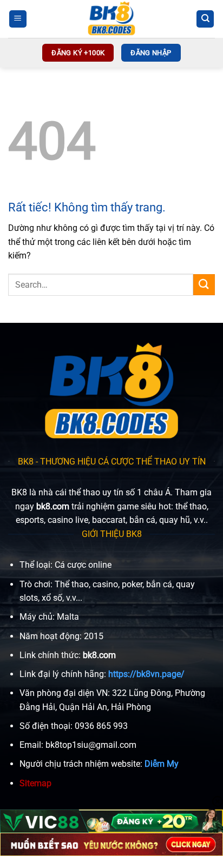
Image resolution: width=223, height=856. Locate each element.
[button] (18, 19)
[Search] (205, 19)
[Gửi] (204, 284)
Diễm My (162, 764)
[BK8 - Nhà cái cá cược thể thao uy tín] (111, 19)
